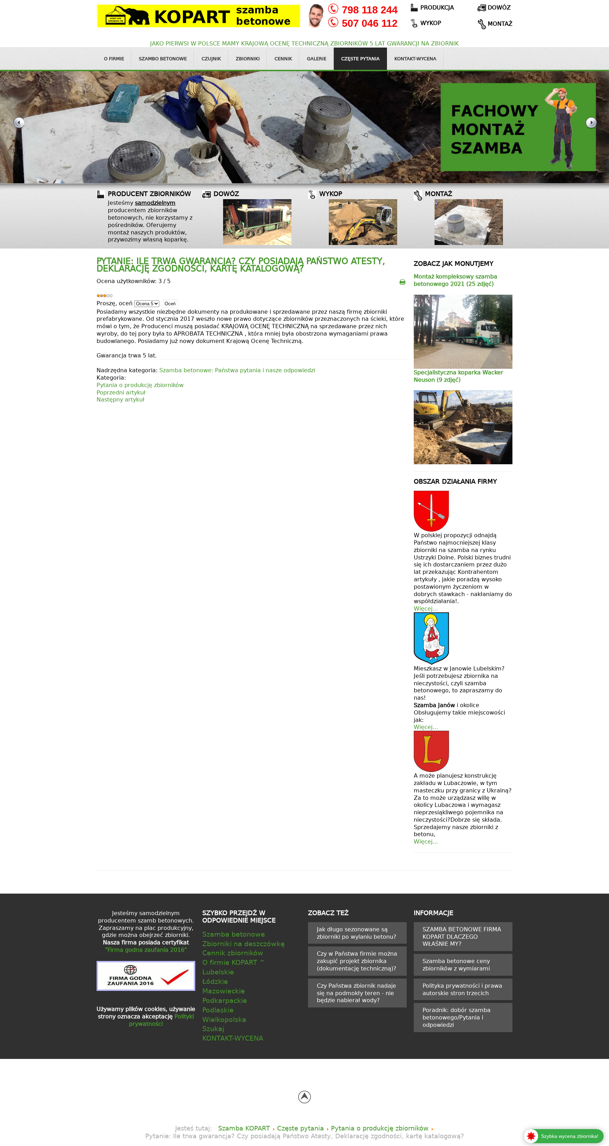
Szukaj (213, 1028)
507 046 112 (370, 23)
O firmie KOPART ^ (233, 962)
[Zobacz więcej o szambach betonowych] (257, 222)
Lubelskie (218, 972)
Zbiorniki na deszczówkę (243, 943)
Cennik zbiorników (232, 952)
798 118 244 (370, 10)
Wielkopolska (224, 1019)
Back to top (304, 1097)
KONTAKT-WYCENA (232, 1038)
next (591, 127)
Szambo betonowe (163, 58)
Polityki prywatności (161, 1020)
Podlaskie (218, 1010)
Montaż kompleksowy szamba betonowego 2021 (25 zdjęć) (455, 280)
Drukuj (403, 281)
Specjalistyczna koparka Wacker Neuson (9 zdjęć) (458, 376)
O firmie (114, 58)
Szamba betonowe (233, 934)
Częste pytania (360, 58)
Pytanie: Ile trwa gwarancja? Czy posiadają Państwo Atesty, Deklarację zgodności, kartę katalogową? (241, 264)
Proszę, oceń (115, 303)
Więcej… (426, 608)
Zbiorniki (248, 58)
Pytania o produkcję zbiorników (140, 385)
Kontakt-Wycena (415, 58)
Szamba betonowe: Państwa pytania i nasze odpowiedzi (237, 370)
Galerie (316, 58)
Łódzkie (215, 981)
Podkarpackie (224, 1000)
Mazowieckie (223, 991)
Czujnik (211, 58)
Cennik (283, 58)
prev (18, 127)
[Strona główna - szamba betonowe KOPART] (199, 14)
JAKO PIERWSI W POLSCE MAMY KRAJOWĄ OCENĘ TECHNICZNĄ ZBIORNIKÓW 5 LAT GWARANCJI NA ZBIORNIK (304, 43)
